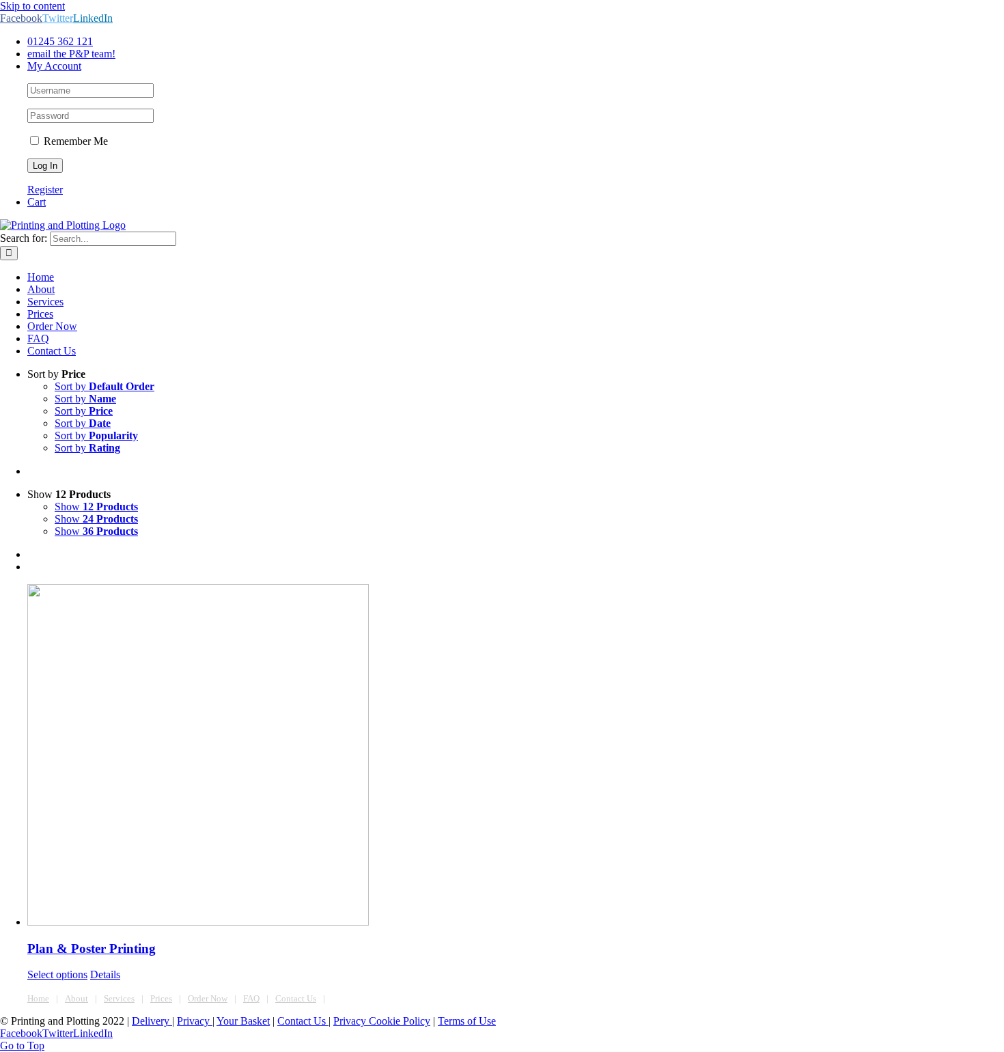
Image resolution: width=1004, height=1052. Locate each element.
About (76, 998)
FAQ (251, 998)
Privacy (194, 1021)
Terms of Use (467, 1021)
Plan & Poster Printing (91, 948)
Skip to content (32, 6)
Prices (161, 998)
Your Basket (243, 1021)
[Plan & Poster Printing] (515, 756)
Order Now (207, 998)
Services (119, 998)
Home (38, 998)
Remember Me (74, 141)
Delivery (152, 1021)
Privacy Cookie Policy (381, 1021)
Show (96, 506)
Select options (57, 974)
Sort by (104, 386)
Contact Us (295, 998)
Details (105, 974)
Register (45, 189)
